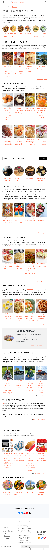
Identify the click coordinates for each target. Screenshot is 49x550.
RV (3, 403)
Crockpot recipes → (41, 281)
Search (42, 158)
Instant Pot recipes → (41, 324)
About (7, 533)
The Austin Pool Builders (24, 542)
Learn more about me (36, 345)
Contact (7, 536)
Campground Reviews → (40, 419)
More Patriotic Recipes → (40, 233)
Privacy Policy (7, 531)
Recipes (11, 245)
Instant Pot (30, 289)
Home (7, 538)
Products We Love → (41, 473)
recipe (16, 47)
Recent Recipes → (42, 79)
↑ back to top (24, 521)
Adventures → (43, 395)
